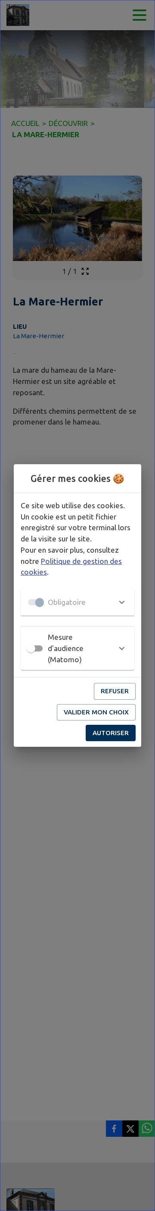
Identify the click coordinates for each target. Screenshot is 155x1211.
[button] (77, 602)
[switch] (31, 648)
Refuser (115, 691)
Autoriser (111, 732)
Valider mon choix (96, 712)
